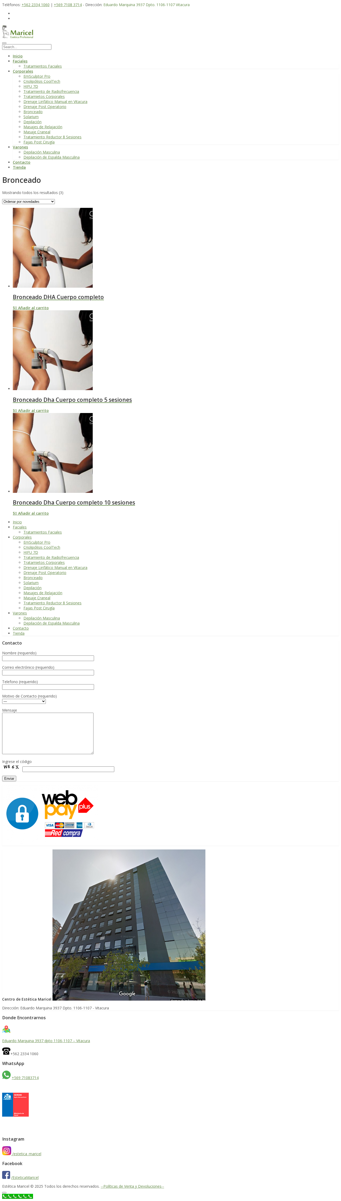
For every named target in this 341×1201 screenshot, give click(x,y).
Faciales (20, 61)
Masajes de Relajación (42, 126)
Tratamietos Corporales (44, 96)
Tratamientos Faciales (42, 66)
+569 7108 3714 (68, 4)
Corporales (23, 71)
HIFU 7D (30, 86)
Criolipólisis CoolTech (41, 81)
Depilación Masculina (41, 152)
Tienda (19, 167)
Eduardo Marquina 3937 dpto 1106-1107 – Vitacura (46, 1040)
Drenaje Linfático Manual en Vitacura (55, 101)
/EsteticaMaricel (25, 1177)
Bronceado (33, 111)
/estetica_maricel (26, 1153)
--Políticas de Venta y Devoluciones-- (132, 1186)
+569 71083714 (25, 1077)
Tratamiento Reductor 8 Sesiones (52, 136)
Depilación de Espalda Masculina (51, 157)
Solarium (31, 116)
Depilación (32, 121)
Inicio (18, 56)
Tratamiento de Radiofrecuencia (51, 91)
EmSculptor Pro (36, 76)
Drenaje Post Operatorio (44, 106)
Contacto (21, 162)
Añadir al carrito (33, 307)
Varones (20, 147)
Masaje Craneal (36, 131)
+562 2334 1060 (36, 4)
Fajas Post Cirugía (39, 142)
